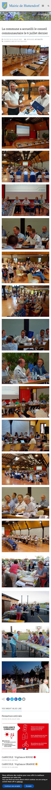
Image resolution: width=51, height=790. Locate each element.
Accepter (29, 786)
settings (20, 782)
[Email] (19, 699)
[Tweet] (12, 699)
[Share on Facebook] (8, 699)
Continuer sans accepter (12, 786)
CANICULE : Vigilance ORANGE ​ (18, 764)
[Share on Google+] (16, 699)
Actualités (39, 39)
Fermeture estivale (12, 715)
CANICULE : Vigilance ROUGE (17, 757)
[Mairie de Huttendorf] (21, 5)
